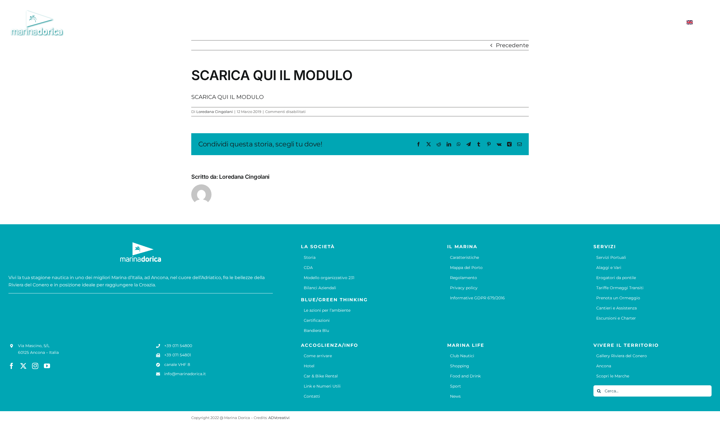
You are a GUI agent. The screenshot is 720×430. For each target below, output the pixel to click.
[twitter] (23, 366)
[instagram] (35, 366)
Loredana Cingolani (214, 111)
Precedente (512, 45)
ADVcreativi (279, 417)
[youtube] (47, 366)
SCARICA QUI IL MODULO (227, 97)
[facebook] (11, 366)
